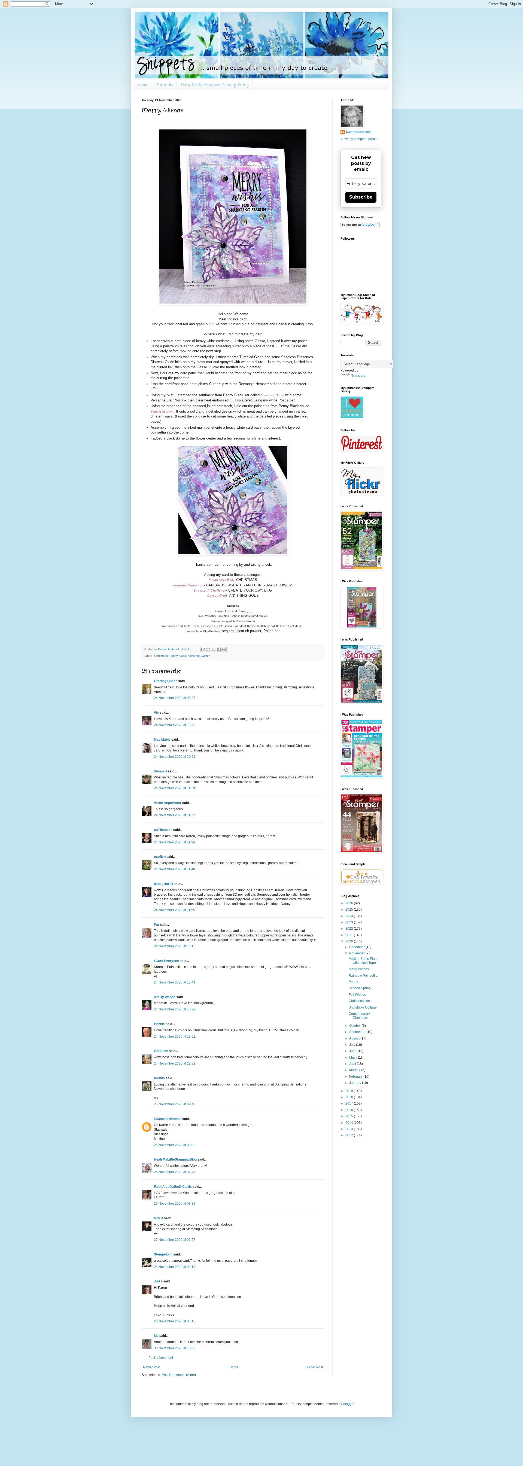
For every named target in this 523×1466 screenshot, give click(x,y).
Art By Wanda (164, 997)
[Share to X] (213, 649)
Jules (158, 1281)
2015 (349, 1116)
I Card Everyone (166, 961)
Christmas (161, 655)
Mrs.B (158, 1218)
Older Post (315, 1367)
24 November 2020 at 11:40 (174, 869)
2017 (349, 1103)
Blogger (348, 1404)
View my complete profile (359, 139)
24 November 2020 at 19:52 (174, 1036)
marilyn (160, 857)
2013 (349, 1129)
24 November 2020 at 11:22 (174, 815)
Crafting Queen (165, 681)
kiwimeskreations (167, 1119)
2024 (349, 916)
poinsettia (194, 655)
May (352, 1057)
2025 (349, 909)
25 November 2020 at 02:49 (174, 1104)
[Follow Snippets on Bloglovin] (360, 226)
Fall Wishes (357, 995)
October (355, 1026)
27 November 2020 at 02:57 (174, 1240)
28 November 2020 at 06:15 (174, 1321)
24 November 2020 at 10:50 (174, 725)
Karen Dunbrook (359, 132)
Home (142, 85)
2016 (349, 1110)
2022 (349, 928)
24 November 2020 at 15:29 (174, 1009)
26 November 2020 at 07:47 (174, 1172)
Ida (156, 1336)
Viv (156, 713)
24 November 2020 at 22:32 (174, 1063)
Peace (353, 982)
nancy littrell (163, 884)
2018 (349, 1097)
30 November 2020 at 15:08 (174, 1348)
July (352, 1045)
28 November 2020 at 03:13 (174, 1267)
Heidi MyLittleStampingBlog (175, 1159)
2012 (349, 1135)
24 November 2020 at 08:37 (174, 698)
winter (206, 655)
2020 (349, 941)
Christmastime (359, 1001)
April (353, 1064)
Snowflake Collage (363, 1007)
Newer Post (151, 1367)
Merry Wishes (359, 969)
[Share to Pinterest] (224, 649)
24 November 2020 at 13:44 (174, 982)
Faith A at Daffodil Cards (173, 1187)
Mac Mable (162, 739)
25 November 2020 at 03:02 (174, 1145)
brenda (159, 1078)
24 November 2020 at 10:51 (174, 757)
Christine (161, 1051)
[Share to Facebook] (218, 649)
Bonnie (159, 1024)
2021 (349, 935)
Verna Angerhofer (167, 803)
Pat (156, 925)
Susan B (160, 771)
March (354, 1070)
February (356, 1076)
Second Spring (360, 988)
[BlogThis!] (208, 649)
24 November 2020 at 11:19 (174, 788)
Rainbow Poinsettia (363, 976)
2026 (349, 903)
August (354, 1038)
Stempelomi (163, 1254)
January (355, 1083)
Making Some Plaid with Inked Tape (363, 960)
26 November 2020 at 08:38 (174, 1203)
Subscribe (361, 197)
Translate (358, 376)
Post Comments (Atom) (179, 1375)
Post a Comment (160, 1358)
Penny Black (177, 655)
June (353, 1051)
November (357, 953)
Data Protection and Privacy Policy (215, 85)
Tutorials (164, 85)
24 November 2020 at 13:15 (174, 946)
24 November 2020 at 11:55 (174, 910)
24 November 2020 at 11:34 (174, 842)
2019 (349, 1091)
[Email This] (203, 649)
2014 (349, 1123)
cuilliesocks (163, 830)
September (357, 1032)
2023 (349, 922)
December (357, 947)
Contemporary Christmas (359, 1015)
